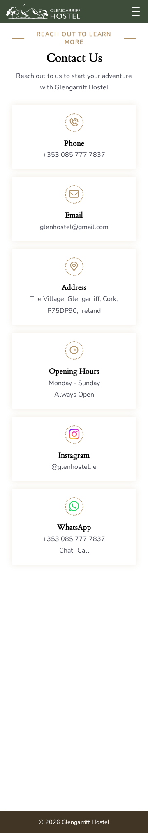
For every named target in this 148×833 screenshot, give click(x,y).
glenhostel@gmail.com (74, 227)
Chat (66, 550)
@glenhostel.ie (74, 466)
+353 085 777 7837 (74, 154)
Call (83, 550)
